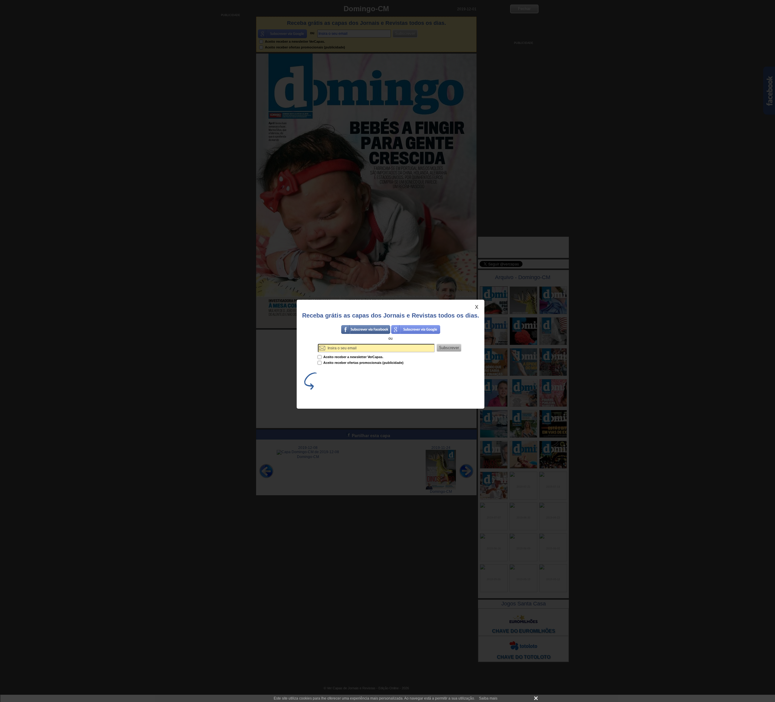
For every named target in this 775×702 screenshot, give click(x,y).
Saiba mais (488, 698)
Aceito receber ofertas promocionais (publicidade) (363, 362)
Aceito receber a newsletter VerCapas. (352, 357)
